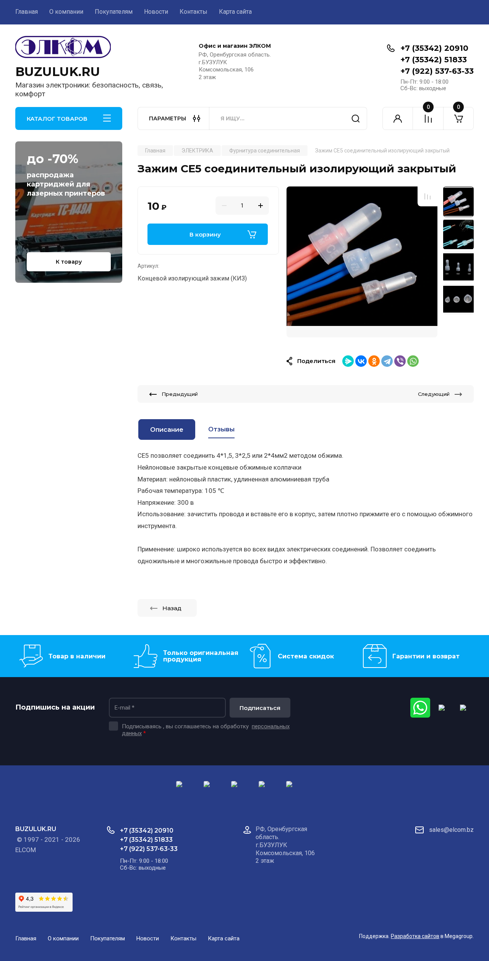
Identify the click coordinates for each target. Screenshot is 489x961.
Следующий (434, 394)
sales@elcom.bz (451, 829)
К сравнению (427, 196)
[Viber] (400, 361)
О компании (66, 11)
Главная (26, 11)
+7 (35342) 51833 (433, 59)
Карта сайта (235, 11)
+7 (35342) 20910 (434, 48)
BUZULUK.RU (57, 71)
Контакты (193, 11)
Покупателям (114, 11)
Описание (166, 429)
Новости (156, 11)
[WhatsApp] (413, 361)
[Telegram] (387, 361)
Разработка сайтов (415, 936)
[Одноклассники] (374, 361)
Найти (355, 118)
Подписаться (260, 707)
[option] (362, 261)
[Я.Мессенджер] (348, 361)
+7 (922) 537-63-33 (437, 71)
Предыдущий (180, 394)
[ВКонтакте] (361, 361)
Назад (171, 608)
